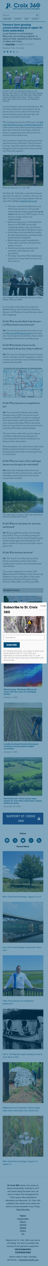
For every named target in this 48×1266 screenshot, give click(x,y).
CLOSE (43, 606)
